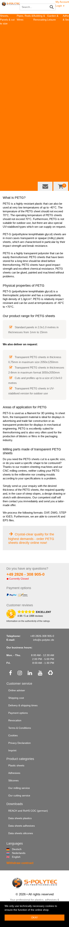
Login (60, 5)
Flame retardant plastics (5, 154)
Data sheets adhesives (21, 825)
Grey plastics (7, 173)
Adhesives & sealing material (39, 142)
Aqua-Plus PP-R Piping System (24, 35)
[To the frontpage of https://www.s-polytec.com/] (11, 7)
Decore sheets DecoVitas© (7, 185)
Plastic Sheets (8, 27)
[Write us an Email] (45, 186)
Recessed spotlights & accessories (40, 35)
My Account (62, 1)
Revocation (14, 720)
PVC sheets (7, 77)
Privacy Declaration (19, 742)
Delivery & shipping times (23, 705)
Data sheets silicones (20, 833)
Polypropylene (25, 54)
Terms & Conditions (19, 727)
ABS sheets (6, 42)
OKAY (34, 917)
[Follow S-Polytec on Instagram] (19, 673)
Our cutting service (19, 795)
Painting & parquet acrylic (39, 81)
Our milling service (19, 788)
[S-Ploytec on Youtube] (40, 673)
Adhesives (39, 96)
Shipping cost (16, 697)
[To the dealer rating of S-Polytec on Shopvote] (11, 613)
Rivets (36, 131)
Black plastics (8, 177)
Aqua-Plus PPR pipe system (39, 62)
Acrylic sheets (8, 73)
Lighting (51, 42)
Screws (37, 135)
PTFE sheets (7, 61)
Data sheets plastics (20, 818)
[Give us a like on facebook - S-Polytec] (10, 673)
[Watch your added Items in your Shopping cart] (60, 186)
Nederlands (13, 853)
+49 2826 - (25, 574)
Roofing (51, 23)
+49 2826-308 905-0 (42, 635)
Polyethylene (24, 50)
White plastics (8, 169)
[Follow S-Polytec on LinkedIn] (30, 673)
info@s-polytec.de (43, 639)
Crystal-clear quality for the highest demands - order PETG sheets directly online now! (31, 538)
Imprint (12, 750)
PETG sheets (7, 88)
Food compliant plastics (5, 142)
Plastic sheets (16, 765)
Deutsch (13, 849)
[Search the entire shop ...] (52, 7)
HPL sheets (6, 38)
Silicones (13, 780)
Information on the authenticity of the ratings (28, 621)
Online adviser (16, 690)
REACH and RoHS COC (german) (28, 810)
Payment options (18, 712)
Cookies (13, 735)
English (13, 856)
